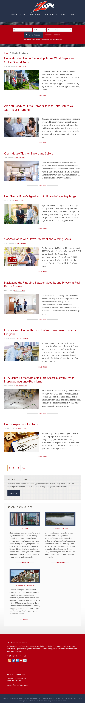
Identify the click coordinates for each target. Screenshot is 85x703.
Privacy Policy (77, 698)
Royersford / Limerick (25, 585)
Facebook (13, 660)
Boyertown (25, 529)
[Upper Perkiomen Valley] (60, 526)
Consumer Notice (66, 698)
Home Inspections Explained (21, 424)
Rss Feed (9, 660)
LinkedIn (17, 660)
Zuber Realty (42, 6)
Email (25, 660)
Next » (24, 468)
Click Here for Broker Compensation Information (42, 39)
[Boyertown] (25, 526)
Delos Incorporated (60, 701)
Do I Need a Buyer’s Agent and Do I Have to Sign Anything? (40, 196)
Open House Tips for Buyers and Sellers (28, 153)
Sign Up (14, 493)
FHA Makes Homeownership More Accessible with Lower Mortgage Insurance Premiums (39, 379)
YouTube (21, 660)
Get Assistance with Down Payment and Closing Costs (37, 239)
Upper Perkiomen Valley (60, 529)
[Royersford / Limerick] (25, 583)
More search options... (52, 35)
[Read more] (42, 95)
